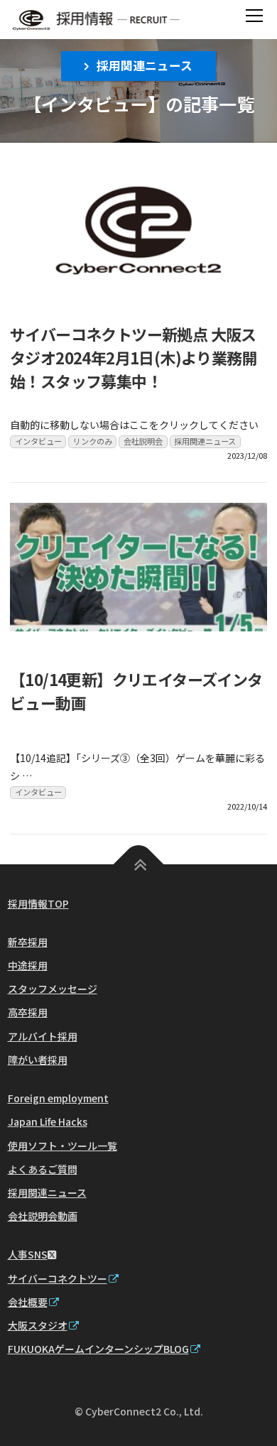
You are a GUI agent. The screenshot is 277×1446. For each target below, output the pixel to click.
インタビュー (38, 441)
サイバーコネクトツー (57, 1278)
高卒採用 (28, 1012)
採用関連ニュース (144, 65)
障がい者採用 (37, 1060)
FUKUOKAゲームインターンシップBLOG (98, 1349)
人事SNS (28, 1254)
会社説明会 (143, 441)
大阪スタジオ (37, 1325)
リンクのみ (92, 441)
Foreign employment (58, 1098)
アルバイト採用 (42, 1036)
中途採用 (28, 965)
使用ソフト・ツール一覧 (62, 1145)
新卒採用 (28, 942)
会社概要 (28, 1302)
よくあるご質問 (42, 1169)
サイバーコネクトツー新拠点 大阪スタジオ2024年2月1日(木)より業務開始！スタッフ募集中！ (133, 357)
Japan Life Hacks (47, 1121)
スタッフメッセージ (52, 989)
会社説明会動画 (42, 1216)
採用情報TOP (38, 903)
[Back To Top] (139, 864)
